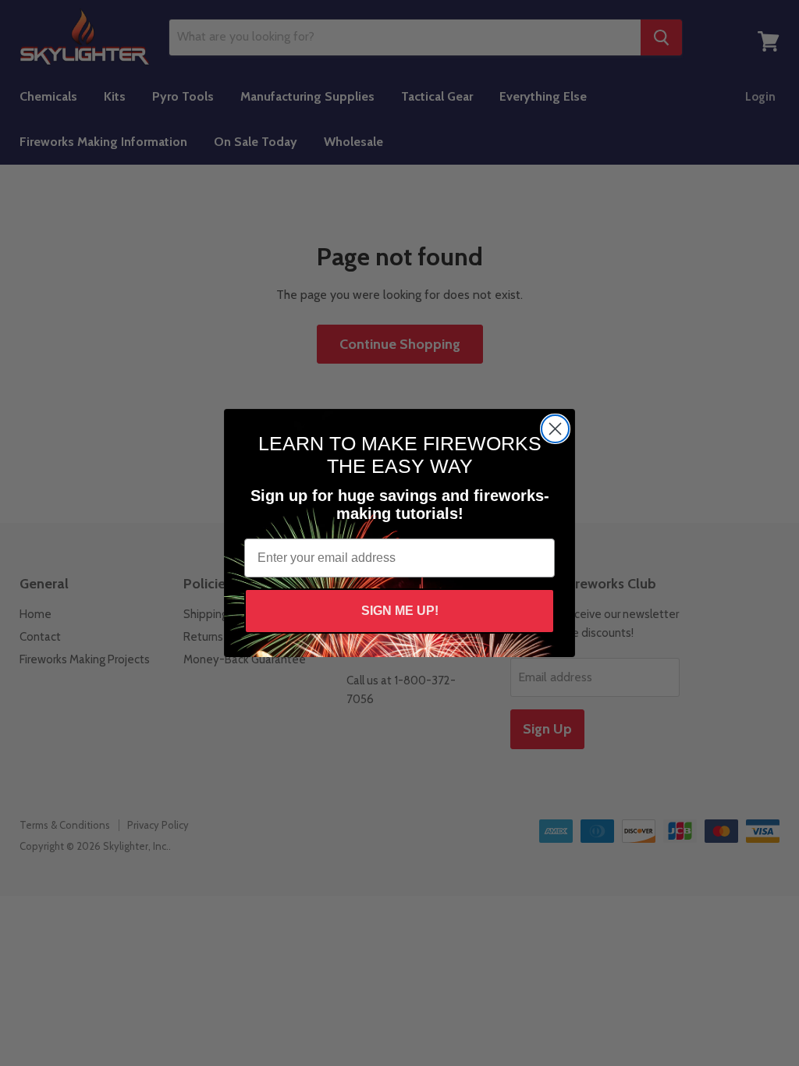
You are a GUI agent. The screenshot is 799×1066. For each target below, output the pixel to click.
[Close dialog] (555, 428)
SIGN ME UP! (400, 610)
